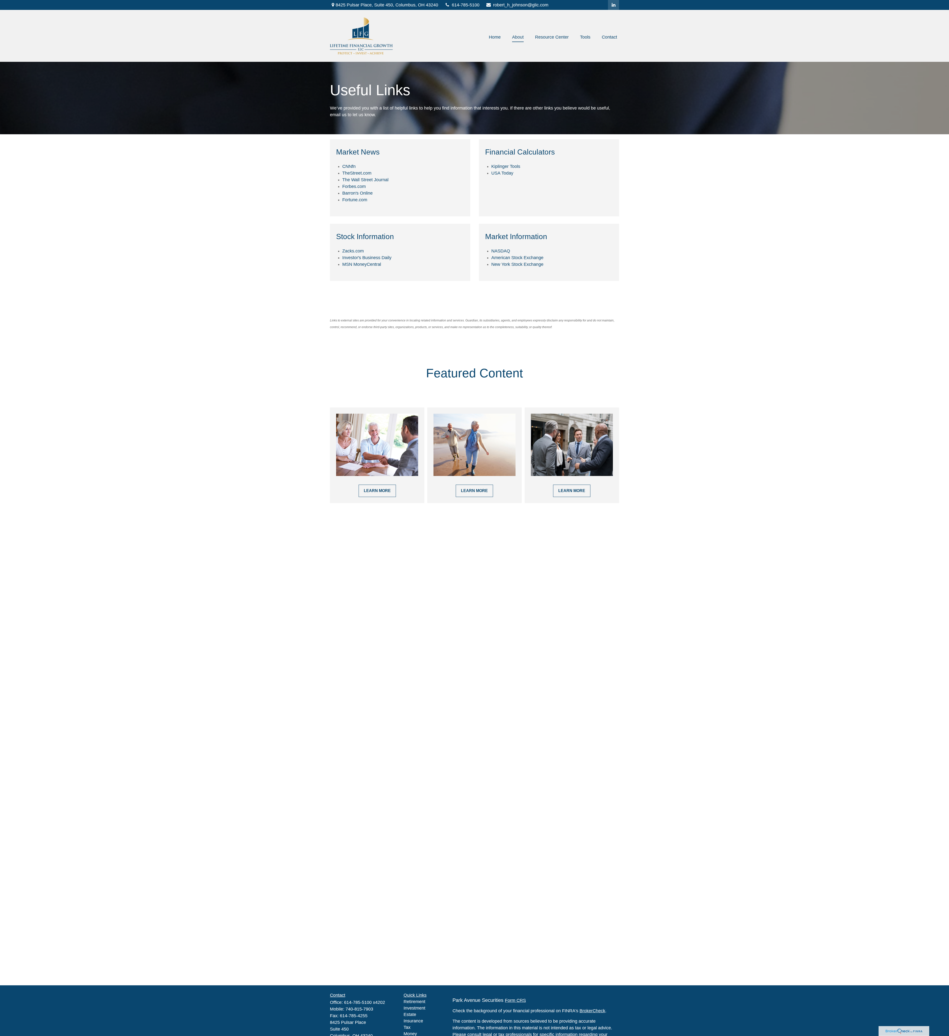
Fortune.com (354, 199)
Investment (414, 1008)
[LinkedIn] (613, 5)
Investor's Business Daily (366, 257)
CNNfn (349, 166)
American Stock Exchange (517, 257)
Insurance (413, 1020)
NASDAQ (500, 250)
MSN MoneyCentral (361, 264)
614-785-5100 (465, 4)
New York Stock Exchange (517, 264)
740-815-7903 (359, 1009)
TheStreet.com (356, 173)
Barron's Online (357, 193)
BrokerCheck (592, 1010)
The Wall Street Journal (365, 179)
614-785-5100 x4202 (364, 1002)
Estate (410, 1014)
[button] (495, 37)
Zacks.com (353, 250)
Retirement (414, 1001)
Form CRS (515, 1000)
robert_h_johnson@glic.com (520, 4)
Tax (407, 1027)
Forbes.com (354, 186)
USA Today (502, 173)
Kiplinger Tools (505, 166)
